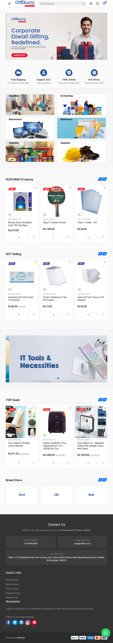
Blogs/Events (12, 597)
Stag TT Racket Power (27, 222)
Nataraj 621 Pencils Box (97, 222)
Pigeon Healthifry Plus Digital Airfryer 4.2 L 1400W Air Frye (54, 446)
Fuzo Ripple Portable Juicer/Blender (19, 444)
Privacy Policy (12, 580)
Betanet (21, 638)
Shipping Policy (13, 593)
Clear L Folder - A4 (59, 222)
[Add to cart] (6, 237)
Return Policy (12, 584)
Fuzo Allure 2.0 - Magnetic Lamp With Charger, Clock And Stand (90, 446)
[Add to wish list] (8, 187)
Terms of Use (12, 588)
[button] (53, 55)
